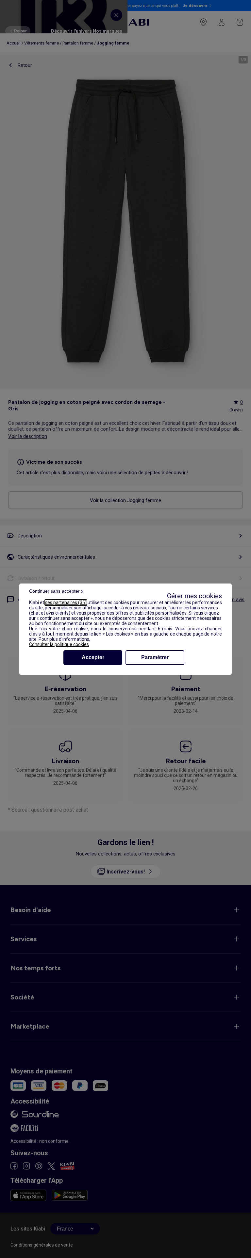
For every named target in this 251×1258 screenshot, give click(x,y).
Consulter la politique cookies (59, 644)
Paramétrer (155, 657)
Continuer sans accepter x (56, 591)
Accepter (93, 657)
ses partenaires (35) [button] (66, 602)
